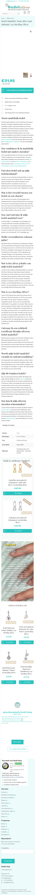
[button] (30, 31)
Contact (3, 792)
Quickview (27, 475)
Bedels (3, 824)
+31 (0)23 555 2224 (23, 1)
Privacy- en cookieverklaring (8, 891)
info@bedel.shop (11, 1)
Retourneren (5, 803)
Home (2, 18)
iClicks (25, 889)
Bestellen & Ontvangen (8, 795)
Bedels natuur (10, 18)
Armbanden (4, 834)
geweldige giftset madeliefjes (11, 141)
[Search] (18, 13)
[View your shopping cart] (28, 11)
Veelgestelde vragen (7, 811)
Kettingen (4, 829)
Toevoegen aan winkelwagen (19, 90)
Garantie (3, 806)
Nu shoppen (18, 493)
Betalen (3, 800)
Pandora (22, 379)
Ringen (3, 826)
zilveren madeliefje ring (21, 161)
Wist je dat (4, 814)
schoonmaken (5, 409)
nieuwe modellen (6, 139)
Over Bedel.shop (6, 808)
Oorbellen (4, 832)
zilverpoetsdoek (10, 418)
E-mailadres (5, 848)
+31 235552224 (7, 880)
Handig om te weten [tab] (8, 425)
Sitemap (19, 891)
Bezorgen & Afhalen (7, 797)
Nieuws (3, 816)
